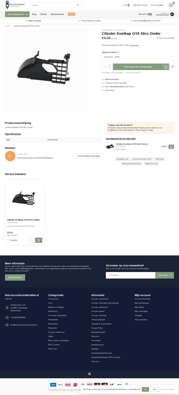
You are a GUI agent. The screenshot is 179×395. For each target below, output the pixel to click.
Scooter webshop (98, 315)
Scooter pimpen (98, 311)
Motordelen (53, 324)
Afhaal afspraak (98, 319)
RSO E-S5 (52, 349)
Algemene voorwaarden (101, 324)
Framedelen (53, 319)
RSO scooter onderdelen (58, 340)
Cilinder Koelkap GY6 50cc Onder (27, 26)
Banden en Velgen (56, 307)
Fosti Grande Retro (142, 159)
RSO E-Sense (54, 345)
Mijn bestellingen (142, 303)
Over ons (95, 361)
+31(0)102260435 (17, 317)
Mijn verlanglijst (141, 311)
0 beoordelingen (119, 30)
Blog (34, 14)
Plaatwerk (52, 328)
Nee (154, 389)
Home (7, 26)
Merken (43, 14)
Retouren (95, 336)
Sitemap (94, 349)
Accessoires (53, 299)
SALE (71, 14)
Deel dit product (132, 72)
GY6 (160, 159)
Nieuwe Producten (131, 163)
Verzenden (96, 340)
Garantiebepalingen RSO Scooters (105, 357)
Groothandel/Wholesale (101, 353)
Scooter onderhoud (56, 332)
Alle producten (141, 319)
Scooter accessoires (99, 299)
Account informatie (143, 299)
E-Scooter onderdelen (57, 315)
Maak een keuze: (110, 52)
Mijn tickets (139, 307)
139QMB (122, 159)
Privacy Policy (97, 328)
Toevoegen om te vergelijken (112, 72)
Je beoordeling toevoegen (89, 156)
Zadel (50, 336)
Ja (145, 389)
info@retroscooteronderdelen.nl (23, 325)
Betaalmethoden (98, 332)
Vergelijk (13, 240)
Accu (50, 303)
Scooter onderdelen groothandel (105, 303)
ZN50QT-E (151, 163)
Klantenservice (57, 14)
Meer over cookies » (167, 389)
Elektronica (53, 311)
